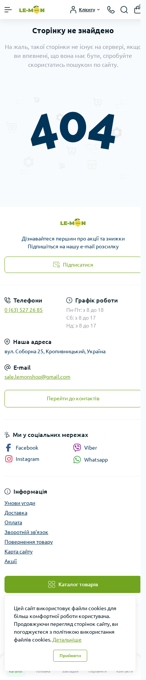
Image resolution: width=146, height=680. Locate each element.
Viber (90, 448)
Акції (10, 561)
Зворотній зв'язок (26, 532)
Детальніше (67, 640)
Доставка (15, 513)
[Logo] (32, 9)
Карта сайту (18, 552)
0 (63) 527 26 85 (23, 310)
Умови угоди (19, 503)
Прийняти (70, 655)
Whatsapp (96, 460)
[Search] (124, 9)
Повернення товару (28, 542)
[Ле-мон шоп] (73, 222)
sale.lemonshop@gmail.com (37, 377)
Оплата (13, 522)
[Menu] (8, 9)
